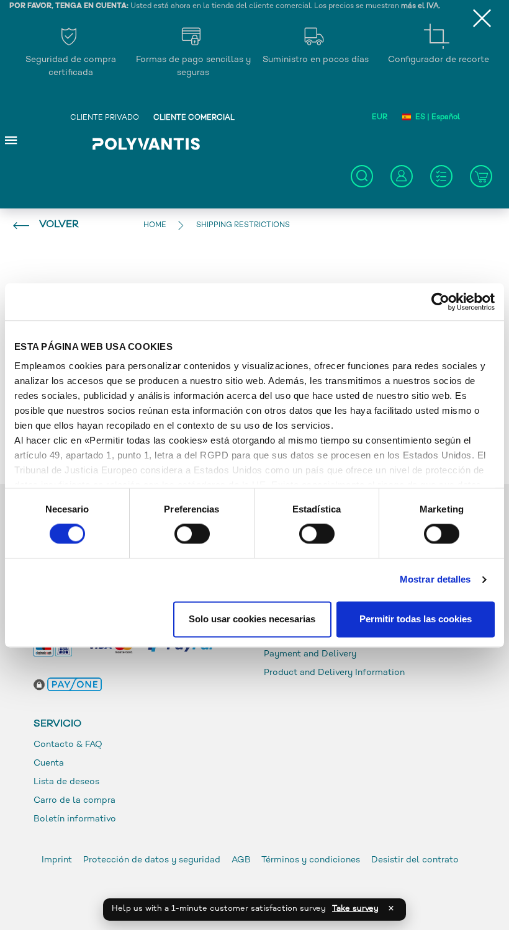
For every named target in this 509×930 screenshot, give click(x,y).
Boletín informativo (75, 819)
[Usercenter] (401, 176)
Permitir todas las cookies (415, 619)
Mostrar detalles (435, 580)
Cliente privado (104, 118)
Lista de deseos (66, 782)
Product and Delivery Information (334, 672)
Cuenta (49, 763)
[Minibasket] (481, 176)
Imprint (57, 860)
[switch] (192, 537)
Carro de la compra (74, 800)
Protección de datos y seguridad (153, 860)
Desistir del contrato (415, 860)
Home (154, 225)
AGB (241, 860)
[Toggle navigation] (11, 139)
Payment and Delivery (310, 654)
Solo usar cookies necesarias (252, 619)
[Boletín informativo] (441, 176)
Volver (59, 225)
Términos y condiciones (310, 860)
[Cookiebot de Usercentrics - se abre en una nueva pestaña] (440, 301)
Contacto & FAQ (68, 744)
